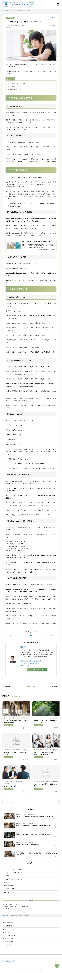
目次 (10, 79)
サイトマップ (7, 945)
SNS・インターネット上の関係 (13, 869)
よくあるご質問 (7, 926)
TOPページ (6, 948)
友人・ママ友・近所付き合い (13, 872)
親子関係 (7, 892)
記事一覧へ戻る (31, 686)
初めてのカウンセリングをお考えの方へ (31, 661)
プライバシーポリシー (9, 935)
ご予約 (5, 929)
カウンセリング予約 (37, 669)
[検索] (57, 802)
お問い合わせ (7, 932)
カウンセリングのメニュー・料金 (29, 663)
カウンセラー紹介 (8, 922)
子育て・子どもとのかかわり (13, 879)
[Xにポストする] (11, 636)
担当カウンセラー (25, 665)
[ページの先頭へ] (57, 966)
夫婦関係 (7, 875)
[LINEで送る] (41, 636)
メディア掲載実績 (8, 942)
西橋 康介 (23, 647)
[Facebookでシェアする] (21, 636)
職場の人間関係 (9, 885)
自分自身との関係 (10, 17)
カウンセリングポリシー (10, 938)
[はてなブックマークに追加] (31, 636)
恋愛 (6, 882)
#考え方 (53, 17)
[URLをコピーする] (51, 636)
